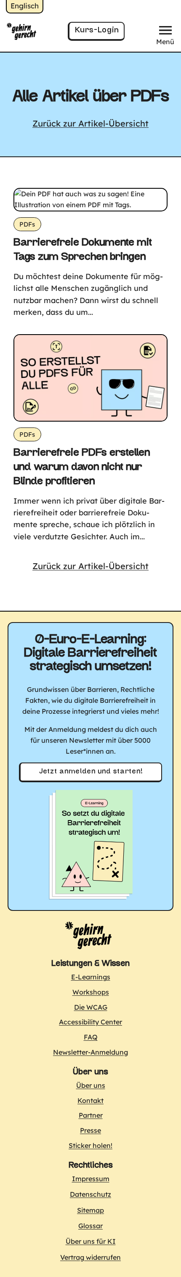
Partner (91, 1115)
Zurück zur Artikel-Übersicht (90, 123)
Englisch (25, 5)
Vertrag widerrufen (90, 1257)
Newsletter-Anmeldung (90, 1052)
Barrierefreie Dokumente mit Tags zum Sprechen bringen (82, 250)
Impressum (90, 1178)
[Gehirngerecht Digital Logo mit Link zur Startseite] (88, 935)
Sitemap (90, 1210)
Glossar (90, 1226)
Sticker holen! (90, 1145)
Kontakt (90, 1100)
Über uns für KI (91, 1241)
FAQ (91, 1037)
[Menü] (165, 27)
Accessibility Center (90, 1022)
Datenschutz (90, 1194)
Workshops (90, 992)
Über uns (90, 1085)
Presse (90, 1130)
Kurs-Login (97, 30)
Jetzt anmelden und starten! (91, 771)
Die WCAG (90, 1007)
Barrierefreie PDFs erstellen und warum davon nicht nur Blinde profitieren (81, 467)
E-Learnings (90, 977)
